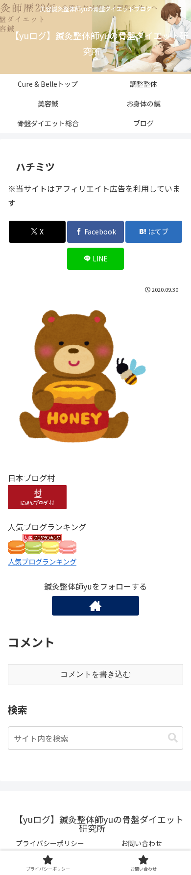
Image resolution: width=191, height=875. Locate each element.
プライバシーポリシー (50, 843)
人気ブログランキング (42, 561)
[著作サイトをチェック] (95, 606)
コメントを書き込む (95, 674)
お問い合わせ (141, 843)
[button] (173, 738)
